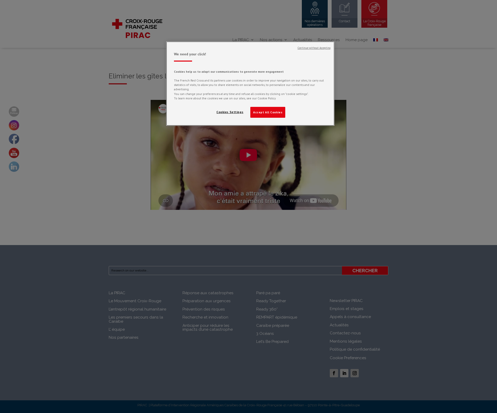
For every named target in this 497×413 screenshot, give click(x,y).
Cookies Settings (229, 112)
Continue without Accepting (314, 48)
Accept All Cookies (267, 112)
